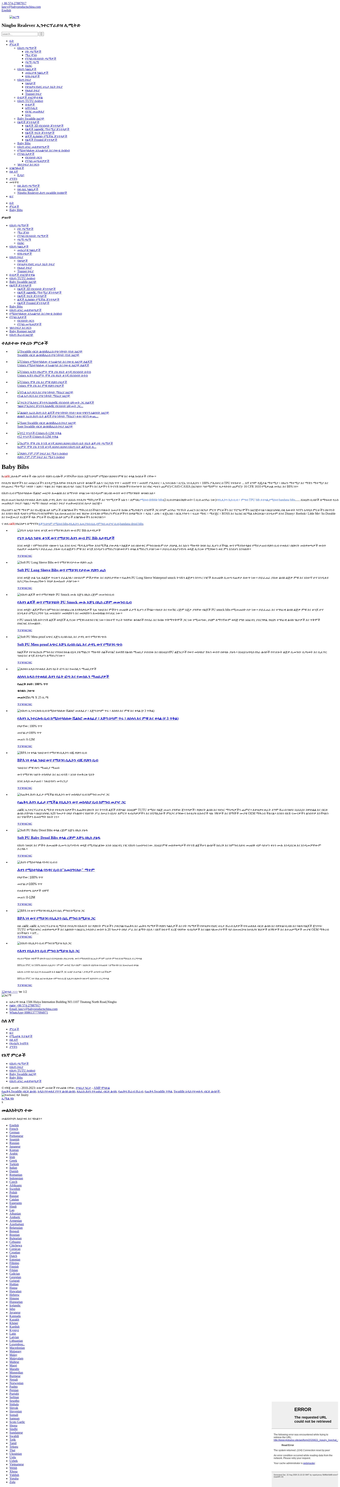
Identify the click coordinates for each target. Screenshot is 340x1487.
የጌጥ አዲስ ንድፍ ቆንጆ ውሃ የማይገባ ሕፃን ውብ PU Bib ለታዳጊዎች (66, 538)
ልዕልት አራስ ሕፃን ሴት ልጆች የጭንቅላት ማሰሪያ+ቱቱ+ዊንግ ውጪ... (57, 416)
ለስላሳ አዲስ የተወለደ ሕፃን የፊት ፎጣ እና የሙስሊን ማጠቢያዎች (63, 677)
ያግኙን (13, 178)
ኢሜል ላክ (8, 1098)
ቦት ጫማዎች (33, 51)
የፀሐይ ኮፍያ (32, 90)
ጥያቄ (20, 555)
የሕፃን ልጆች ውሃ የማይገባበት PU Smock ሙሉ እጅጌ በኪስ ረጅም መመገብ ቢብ (74, 602)
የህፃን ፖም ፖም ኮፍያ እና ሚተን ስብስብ (41, 457)
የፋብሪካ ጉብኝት (19, 1043)
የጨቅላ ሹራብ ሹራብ (130, 1091)
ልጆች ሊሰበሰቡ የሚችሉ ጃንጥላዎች (46, 136)
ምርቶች (14, 44)
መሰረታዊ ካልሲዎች (36, 72)
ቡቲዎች (30, 104)
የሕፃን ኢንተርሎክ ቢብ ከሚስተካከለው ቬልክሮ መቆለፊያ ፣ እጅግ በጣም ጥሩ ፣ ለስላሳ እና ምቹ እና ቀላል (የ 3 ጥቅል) (97, 718)
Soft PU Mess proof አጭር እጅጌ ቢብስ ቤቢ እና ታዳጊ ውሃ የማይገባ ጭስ (69, 644)
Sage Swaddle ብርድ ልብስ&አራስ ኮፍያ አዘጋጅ (45, 426)
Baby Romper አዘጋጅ (22, 331)
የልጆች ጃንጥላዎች (28, 122)
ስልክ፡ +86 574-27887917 (25, 1005)
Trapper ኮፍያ (33, 94)
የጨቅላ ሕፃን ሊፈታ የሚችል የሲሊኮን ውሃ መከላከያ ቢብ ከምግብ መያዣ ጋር (71, 802)
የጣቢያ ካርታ (83, 1087)
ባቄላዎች (30, 83)
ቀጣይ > (9, 991)
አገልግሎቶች (16, 168)
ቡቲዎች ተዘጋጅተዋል (30, 97)
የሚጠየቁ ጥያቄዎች (20, 1036)
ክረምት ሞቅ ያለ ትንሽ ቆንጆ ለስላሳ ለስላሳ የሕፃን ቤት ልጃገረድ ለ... (56, 447)
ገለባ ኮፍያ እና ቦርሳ (28, 164)
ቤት (11, 41)
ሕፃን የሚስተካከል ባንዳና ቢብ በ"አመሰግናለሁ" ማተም (56, 870)
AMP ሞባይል (102, 1087)
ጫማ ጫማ (32, 62)
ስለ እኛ (13, 171)
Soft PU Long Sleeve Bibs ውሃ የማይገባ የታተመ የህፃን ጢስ (61, 570)
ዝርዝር (28, 555)
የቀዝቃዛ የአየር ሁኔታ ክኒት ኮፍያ (44, 86)
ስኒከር (28, 65)
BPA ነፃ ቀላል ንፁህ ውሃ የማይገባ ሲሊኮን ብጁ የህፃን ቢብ (57, 760)
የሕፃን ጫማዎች (27, 48)
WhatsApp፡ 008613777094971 (28, 1012)
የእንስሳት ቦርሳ (33, 157)
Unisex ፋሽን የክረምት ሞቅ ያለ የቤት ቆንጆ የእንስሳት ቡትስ (52, 375)
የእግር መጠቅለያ (34, 111)
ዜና (11, 196)
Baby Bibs (23, 143)
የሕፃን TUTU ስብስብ (30, 101)
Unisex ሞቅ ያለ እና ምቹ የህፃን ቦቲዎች (40, 385)
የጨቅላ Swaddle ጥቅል (158, 1091)
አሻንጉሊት (31, 108)
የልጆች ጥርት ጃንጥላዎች (40, 132)
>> (16, 991)
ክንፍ (28, 115)
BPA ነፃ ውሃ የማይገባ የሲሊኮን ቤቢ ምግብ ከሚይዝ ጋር (56, 918)
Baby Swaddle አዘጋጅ (30, 118)
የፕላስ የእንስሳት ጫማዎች (40, 58)
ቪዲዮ (20, 175)
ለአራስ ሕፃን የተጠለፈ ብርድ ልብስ (97, 1091)
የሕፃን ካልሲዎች (26, 69)
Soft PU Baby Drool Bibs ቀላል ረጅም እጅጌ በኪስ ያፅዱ (59, 838)
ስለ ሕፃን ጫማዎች (28, 185)
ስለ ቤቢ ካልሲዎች (27, 189)
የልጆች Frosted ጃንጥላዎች (41, 139)
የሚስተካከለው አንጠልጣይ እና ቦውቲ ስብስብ (43, 150)
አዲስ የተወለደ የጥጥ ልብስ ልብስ (56, 1091)
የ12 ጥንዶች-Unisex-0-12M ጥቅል (37, 436)
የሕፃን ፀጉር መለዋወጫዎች (33, 147)
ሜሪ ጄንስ (31, 55)
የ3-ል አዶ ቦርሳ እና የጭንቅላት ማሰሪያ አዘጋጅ (43, 396)
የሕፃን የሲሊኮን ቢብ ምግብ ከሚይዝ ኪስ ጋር (48, 951)
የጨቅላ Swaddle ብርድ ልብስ (19, 1091)
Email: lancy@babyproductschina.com (33, 1009)
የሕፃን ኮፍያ (24, 79)
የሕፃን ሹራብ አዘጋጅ (21, 334)
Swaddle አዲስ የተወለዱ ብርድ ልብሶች (197, 1091)
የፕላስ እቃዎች (25, 154)
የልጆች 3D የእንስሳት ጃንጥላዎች (44, 125)
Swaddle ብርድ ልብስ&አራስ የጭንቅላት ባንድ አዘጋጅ (48, 355)
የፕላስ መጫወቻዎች (37, 161)
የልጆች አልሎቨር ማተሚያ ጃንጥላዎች (47, 129)
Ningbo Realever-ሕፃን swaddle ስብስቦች (42, 192)
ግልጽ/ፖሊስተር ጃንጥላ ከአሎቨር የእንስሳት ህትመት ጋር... (50, 406)
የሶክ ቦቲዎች (32, 76)
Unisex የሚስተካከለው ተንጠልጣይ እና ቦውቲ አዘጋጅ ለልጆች (53, 365)
